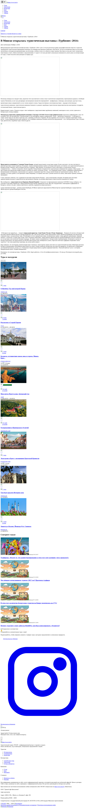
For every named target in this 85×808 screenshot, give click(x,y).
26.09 (2, 496)
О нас (5, 769)
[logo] (12, 2)
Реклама (6, 779)
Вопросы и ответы (9, 778)
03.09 (5, 461)
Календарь (7, 8)
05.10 (8, 361)
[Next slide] (4, 261)
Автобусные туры (9, 760)
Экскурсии (7, 7)
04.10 (5, 529)
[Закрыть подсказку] (1, 726)
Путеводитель (8, 752)
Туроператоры (8, 753)
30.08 (2, 431)
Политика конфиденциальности (10, 805)
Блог (5, 10)
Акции (6, 11)
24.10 (5, 496)
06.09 (5, 431)
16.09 (2, 397)
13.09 (8, 431)
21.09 (5, 361)
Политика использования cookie (46, 805)
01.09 (2, 461)
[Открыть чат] (1, 738)
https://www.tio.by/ (59, 786)
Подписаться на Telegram (10, 639)
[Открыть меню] (3, 2)
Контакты (7, 772)
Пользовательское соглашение (28, 805)
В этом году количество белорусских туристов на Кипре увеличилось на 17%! (29, 603)
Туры (5, 5)
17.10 (5, 292)
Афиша (6, 13)
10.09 (8, 461)
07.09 (2, 361)
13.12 (2, 325)
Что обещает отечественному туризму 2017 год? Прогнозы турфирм (25, 580)
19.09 (2, 292)
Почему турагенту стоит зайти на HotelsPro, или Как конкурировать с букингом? (30, 626)
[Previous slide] (2, 261)
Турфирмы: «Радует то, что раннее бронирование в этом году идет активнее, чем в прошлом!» (35, 558)
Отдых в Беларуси (9, 763)
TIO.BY (4, 803)
